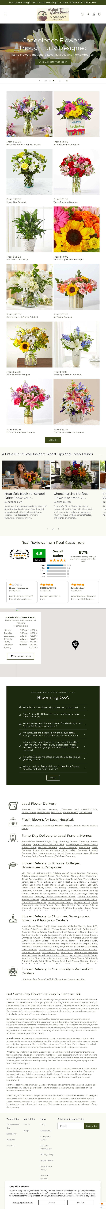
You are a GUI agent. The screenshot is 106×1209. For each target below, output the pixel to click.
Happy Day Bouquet (16, 202)
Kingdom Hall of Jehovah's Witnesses (78, 946)
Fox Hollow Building (65, 905)
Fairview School (82, 902)
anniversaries (90, 1057)
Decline (80, 1202)
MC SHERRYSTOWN (86, 809)
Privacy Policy (88, 1196)
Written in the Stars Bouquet (20, 432)
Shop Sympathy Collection (53, 61)
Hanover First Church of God (36, 943)
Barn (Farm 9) (84, 879)
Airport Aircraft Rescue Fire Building (50, 876)
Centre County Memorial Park (48, 844)
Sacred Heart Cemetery (69, 853)
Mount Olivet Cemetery (74, 850)
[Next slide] (60, 81)
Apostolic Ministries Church (71, 926)
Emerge (77, 935)
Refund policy (46, 1160)
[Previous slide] (39, 81)
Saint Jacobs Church (32, 958)
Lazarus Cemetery (68, 847)
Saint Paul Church (69, 961)
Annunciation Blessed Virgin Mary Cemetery (45, 841)
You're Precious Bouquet (66, 202)
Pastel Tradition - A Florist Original (23, 144)
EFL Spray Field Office (85, 899)
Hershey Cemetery (47, 847)
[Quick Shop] (82, 14)
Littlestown (66, 809)
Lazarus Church (47, 949)
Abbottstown (28, 809)
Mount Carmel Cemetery (46, 850)
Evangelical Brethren (61, 938)
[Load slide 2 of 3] (50, 81)
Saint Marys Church (49, 961)
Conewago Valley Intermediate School (55, 896)
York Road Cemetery (65, 856)
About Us (10, 1145)
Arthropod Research (38, 879)
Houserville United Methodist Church (40, 946)
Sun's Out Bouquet (63, 317)
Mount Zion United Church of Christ (77, 949)
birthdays (74, 1057)
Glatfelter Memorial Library (76, 908)
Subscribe (91, 1126)
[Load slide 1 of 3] (46, 81)
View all (53, 440)
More (53, 778)
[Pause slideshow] (66, 81)
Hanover (53, 809)
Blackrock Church (30, 932)
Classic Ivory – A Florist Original (22, 317)
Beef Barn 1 (58, 882)
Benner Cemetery (79, 841)
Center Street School (32, 887)
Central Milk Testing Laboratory (61, 887)
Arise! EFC (92, 926)
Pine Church (67, 952)
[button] (5, 14)
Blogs (26, 1130)
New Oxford (56, 812)
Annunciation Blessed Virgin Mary (39, 926)
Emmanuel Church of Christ (36, 938)
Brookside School (77, 885)
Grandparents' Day (12, 1126)
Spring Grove (85, 812)
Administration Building (49, 873)
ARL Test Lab (28, 873)
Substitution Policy (46, 1168)
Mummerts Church (31, 952)
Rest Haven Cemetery (44, 853)
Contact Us (45, 1130)
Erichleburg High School (60, 902)
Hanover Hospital (64, 825)
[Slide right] (59, 529)
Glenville (42, 809)
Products (10, 1140)
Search (27, 1125)
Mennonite (84, 847)
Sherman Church (88, 961)
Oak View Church (50, 952)
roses (34, 1057)
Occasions (11, 1134)
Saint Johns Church (74, 958)
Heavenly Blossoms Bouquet (68, 374)
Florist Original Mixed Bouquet (69, 259)
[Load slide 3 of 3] (54, 81)
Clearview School (67, 893)
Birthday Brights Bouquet (66, 144)
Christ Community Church (74, 932)
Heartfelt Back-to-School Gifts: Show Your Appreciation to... (25, 496)
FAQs (42, 1125)
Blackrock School (58, 885)
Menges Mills (43, 812)
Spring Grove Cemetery (43, 856)
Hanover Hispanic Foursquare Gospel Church (74, 943)
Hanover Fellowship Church (83, 941)
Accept (51, 1202)
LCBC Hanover (29, 949)
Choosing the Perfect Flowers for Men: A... (71, 496)
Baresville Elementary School (63, 879)
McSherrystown (29, 812)
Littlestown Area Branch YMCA (36, 979)
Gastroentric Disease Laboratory (38, 825)
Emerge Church (89, 935)
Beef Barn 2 (71, 882)
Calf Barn (92, 885)
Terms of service (44, 1177)
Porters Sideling (70, 812)
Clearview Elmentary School (44, 893)
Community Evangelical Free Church (53, 935)
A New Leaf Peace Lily (17, 259)
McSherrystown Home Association (68, 979)
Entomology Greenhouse (34, 902)
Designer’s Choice (47, 1085)
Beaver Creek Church (71, 929)
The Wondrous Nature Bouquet (69, 432)
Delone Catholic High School (56, 899)
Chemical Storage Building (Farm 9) (51, 890)
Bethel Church (90, 929)
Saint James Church (53, 958)
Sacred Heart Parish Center (83, 955)
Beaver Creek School (39, 882)
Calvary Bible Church (50, 932)
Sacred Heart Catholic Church (53, 955)
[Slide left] (47, 529)
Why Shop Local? (45, 1138)
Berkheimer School (39, 885)
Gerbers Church (81, 938)
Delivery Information (45, 1147)
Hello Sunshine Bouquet (18, 374)
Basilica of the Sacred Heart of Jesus (40, 929)
